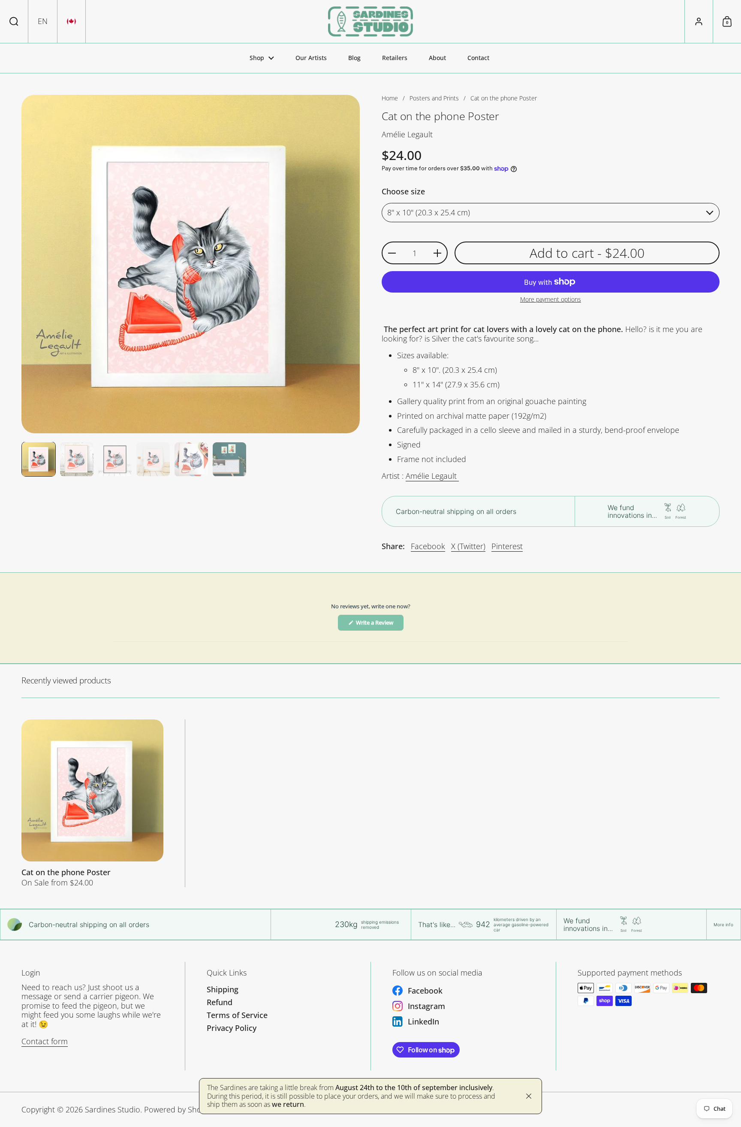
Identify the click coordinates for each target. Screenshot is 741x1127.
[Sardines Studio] (370, 21)
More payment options (550, 299)
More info (723, 924)
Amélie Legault (432, 476)
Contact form (44, 1041)
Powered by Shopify (179, 1109)
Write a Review (379, 624)
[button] (14, 21)
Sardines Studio (112, 1109)
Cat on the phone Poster (92, 803)
